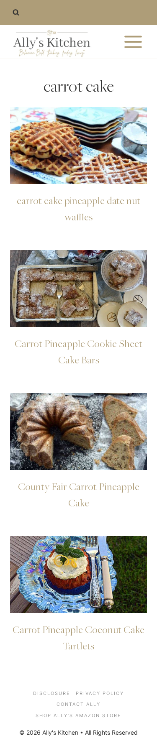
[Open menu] (133, 41)
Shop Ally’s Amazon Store (78, 715)
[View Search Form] (16, 12)
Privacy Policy (100, 693)
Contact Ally (78, 704)
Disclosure (51, 693)
